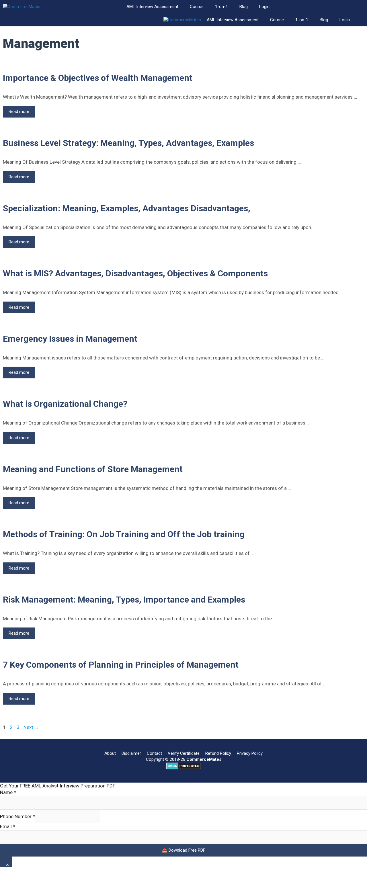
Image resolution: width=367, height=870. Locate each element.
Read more (22, 113)
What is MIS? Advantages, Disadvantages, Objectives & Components (135, 273)
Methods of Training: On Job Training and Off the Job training (124, 534)
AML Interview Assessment (152, 6)
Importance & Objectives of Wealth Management (97, 78)
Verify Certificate (184, 753)
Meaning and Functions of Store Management (93, 469)
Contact (154, 753)
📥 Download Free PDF (183, 850)
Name (8, 792)
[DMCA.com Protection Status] (183, 768)
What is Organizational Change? (65, 404)
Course (197, 6)
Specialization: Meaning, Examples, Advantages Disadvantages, (126, 208)
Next (31, 727)
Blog (243, 6)
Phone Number (17, 816)
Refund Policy (218, 753)
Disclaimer (131, 753)
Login (264, 6)
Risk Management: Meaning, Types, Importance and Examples (124, 600)
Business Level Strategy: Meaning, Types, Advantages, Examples (128, 143)
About (110, 753)
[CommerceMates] (21, 7)
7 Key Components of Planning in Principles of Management (121, 665)
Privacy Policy (250, 753)
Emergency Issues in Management (70, 339)
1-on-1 (221, 6)
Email (7, 826)
